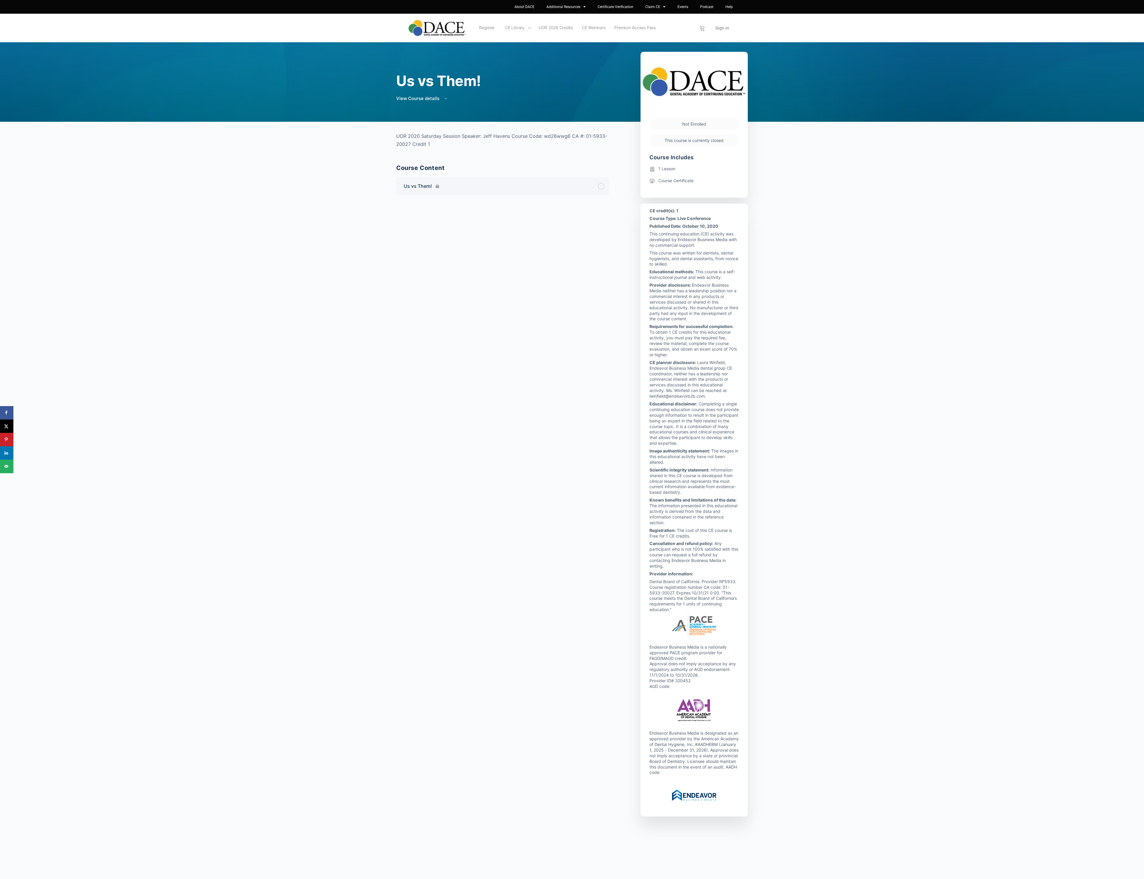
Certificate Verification (615, 7)
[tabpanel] (502, 140)
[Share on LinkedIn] (6, 453)
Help (729, 7)
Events (682, 7)
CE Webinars (593, 27)
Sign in (722, 27)
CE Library (515, 27)
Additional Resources (563, 7)
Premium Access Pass (634, 27)
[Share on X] (6, 426)
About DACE (524, 7)
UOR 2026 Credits (556, 27)
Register (487, 27)
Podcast (707, 7)
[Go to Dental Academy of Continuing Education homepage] (437, 27)
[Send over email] (6, 466)
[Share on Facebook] (6, 412)
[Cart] (702, 28)
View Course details (418, 98)
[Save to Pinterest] (6, 439)
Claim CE (652, 7)
